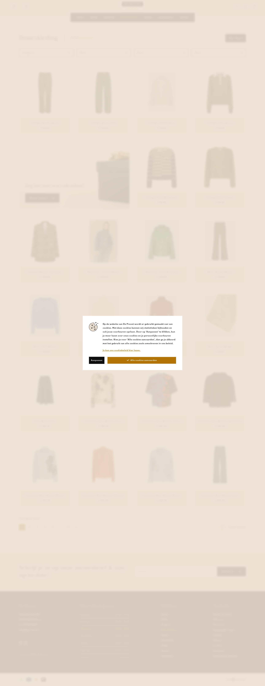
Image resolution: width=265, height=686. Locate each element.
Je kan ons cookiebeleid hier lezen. (121, 350)
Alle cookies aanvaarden (144, 360)
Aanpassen (96, 360)
